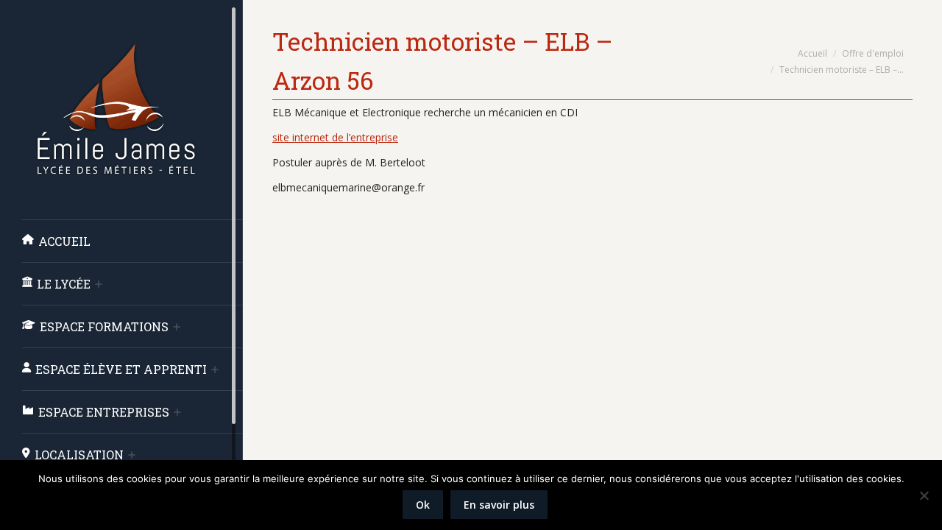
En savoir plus (499, 505)
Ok (423, 505)
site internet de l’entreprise (335, 137)
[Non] (923, 495)
